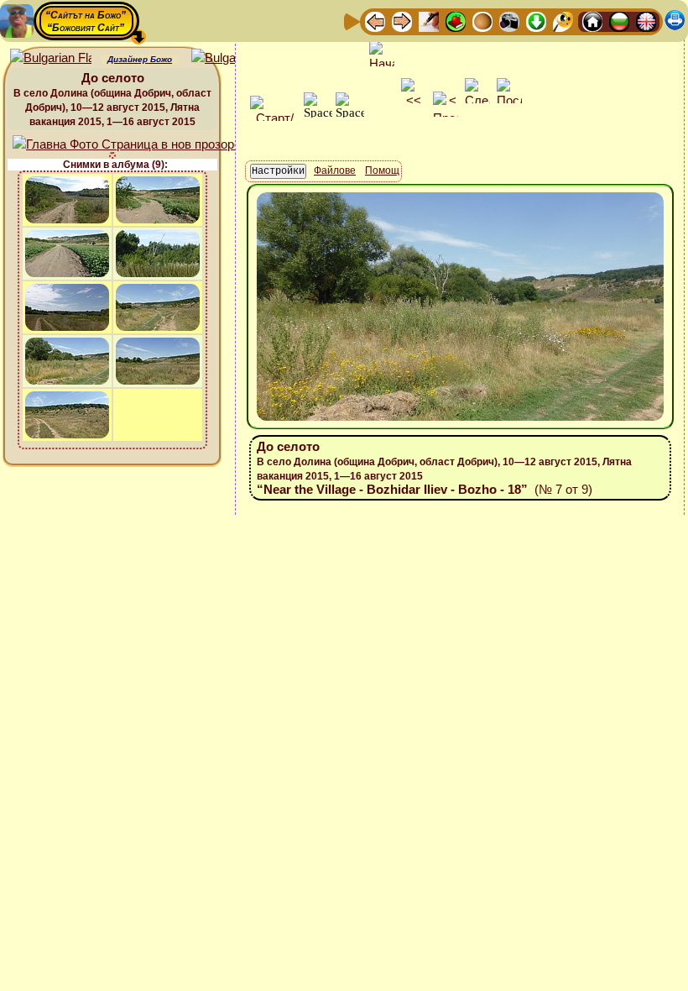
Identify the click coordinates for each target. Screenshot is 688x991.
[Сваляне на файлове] (536, 20)
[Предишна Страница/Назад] (375, 20)
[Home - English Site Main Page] (646, 20)
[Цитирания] (456, 20)
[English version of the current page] (50, 58)
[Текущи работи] (482, 20)
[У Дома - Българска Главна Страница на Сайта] (619, 20)
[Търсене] (563, 20)
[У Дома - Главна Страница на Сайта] (592, 20)
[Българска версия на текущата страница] (232, 58)
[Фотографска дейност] (509, 20)
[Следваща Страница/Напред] (402, 20)
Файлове (335, 170)
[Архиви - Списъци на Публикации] (429, 20)
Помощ (382, 170)
